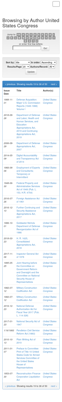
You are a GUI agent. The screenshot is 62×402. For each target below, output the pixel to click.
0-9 (18, 34)
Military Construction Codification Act (27, 289)
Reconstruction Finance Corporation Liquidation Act (28, 376)
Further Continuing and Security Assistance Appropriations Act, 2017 (28, 212)
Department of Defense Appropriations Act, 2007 (28, 146)
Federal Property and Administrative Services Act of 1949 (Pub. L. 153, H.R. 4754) (28, 187)
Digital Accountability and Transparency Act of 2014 (28, 158)
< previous (10, 84)
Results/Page (14, 66)
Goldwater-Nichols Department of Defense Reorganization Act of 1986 (28, 227)
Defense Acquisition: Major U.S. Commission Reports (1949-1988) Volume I (28, 104)
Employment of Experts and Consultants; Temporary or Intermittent (28, 172)
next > (54, 84)
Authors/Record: (39, 66)
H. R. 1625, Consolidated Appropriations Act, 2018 (26, 243)
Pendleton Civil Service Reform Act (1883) (28, 332)
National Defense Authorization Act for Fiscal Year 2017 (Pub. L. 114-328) (28, 310)
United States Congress (49, 101)
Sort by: (10, 62)
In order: (35, 62)
